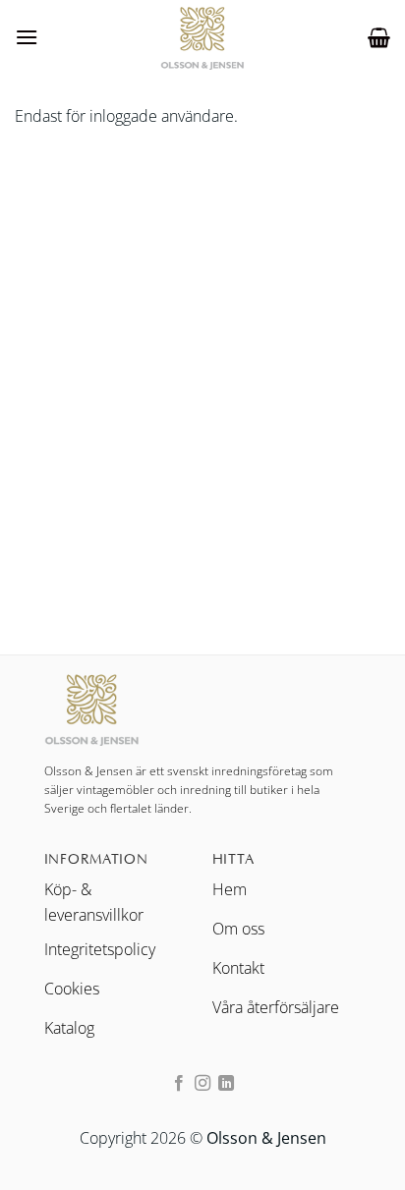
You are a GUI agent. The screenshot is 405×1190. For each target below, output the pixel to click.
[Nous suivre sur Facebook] (178, 1084)
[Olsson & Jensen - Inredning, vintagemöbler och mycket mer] (202, 37)
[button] (26, 37)
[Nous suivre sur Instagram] (202, 1084)
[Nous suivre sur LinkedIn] (226, 1084)
